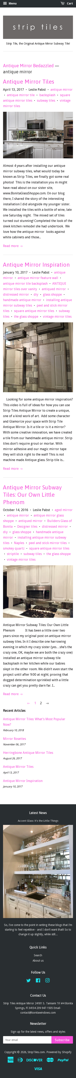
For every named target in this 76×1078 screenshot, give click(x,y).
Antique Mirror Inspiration (36, 264)
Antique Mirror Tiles (28, 81)
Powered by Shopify (59, 1052)
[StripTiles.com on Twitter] (28, 981)
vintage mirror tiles (57, 316)
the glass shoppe (26, 316)
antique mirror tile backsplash (25, 283)
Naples (19, 543)
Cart (69, 3)
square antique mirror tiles (34, 311)
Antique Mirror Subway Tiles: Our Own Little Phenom (32, 494)
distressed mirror (16, 294)
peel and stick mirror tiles (48, 543)
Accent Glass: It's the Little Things (38, 820)
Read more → (13, 246)
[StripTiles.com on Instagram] (47, 981)
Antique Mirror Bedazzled (28, 65)
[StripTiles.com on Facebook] (38, 981)
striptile (13, 554)
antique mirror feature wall (38, 278)
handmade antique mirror (22, 300)
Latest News (38, 813)
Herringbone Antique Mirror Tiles (28, 753)
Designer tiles (27, 526)
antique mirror (61, 90)
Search (38, 955)
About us (38, 960)
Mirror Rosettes (14, 739)
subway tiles (46, 100)
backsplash (47, 95)
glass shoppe (52, 294)
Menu (12, 3)
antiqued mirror (54, 289)
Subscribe (62, 1040)
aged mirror (64, 510)
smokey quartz (14, 548)
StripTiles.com (36, 1052)
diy (36, 294)
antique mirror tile (21, 95)
